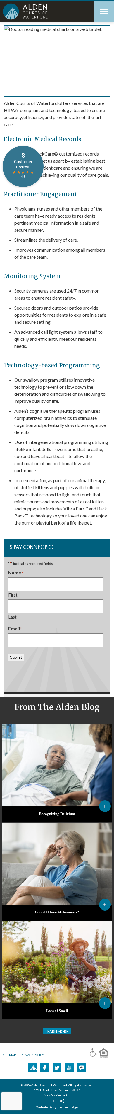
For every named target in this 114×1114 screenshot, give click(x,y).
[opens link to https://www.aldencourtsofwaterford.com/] (38, 11)
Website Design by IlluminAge (57, 1107)
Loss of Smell (57, 1011)
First (13, 594)
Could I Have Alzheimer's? (57, 912)
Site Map (9, 1054)
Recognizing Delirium (57, 814)
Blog (81, 1067)
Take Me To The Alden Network (33, 1067)
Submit (16, 657)
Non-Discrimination (57, 1095)
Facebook (44, 1067)
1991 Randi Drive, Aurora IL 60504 (57, 1090)
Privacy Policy (32, 1054)
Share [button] (53, 1101)
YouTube (69, 1067)
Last (12, 616)
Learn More (57, 1031)
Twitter (57, 1067)
